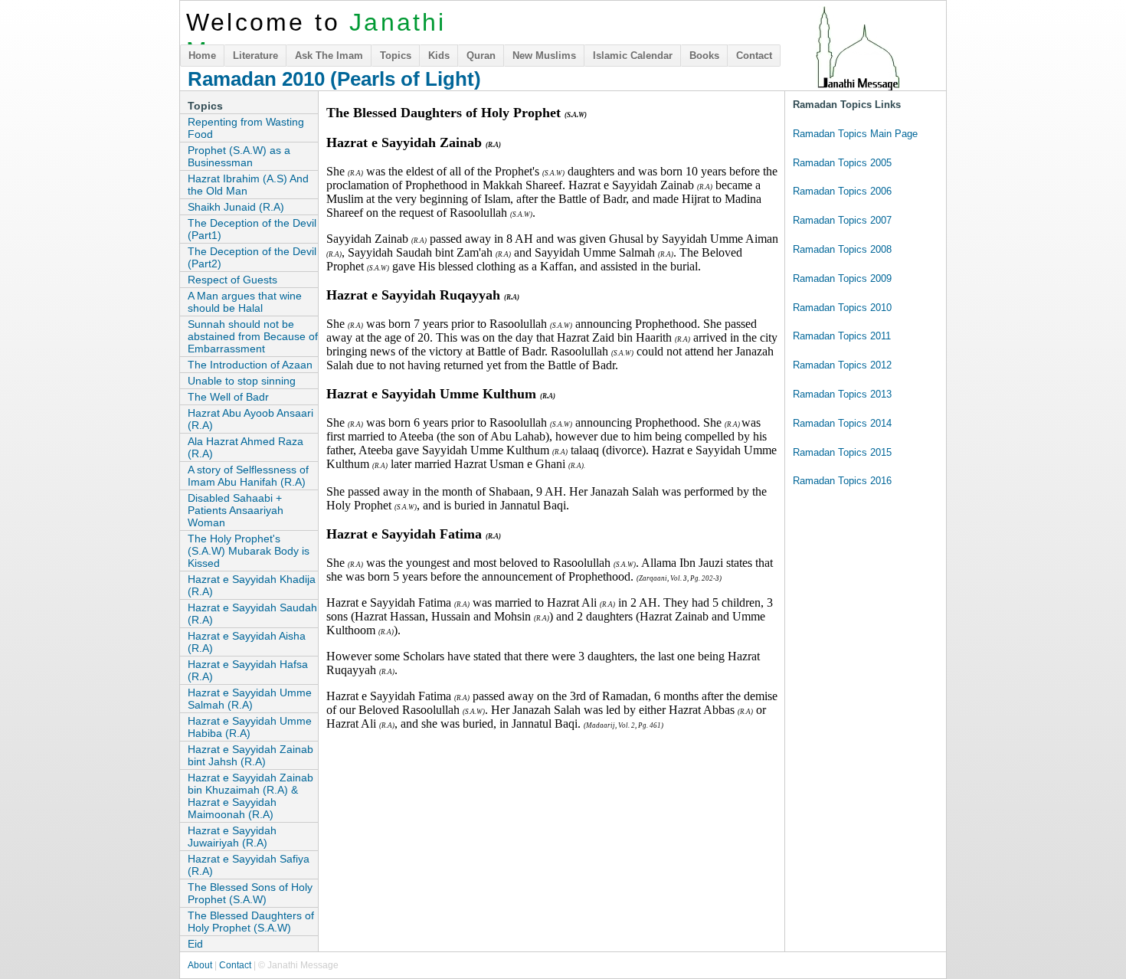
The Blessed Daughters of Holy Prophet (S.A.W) (251, 921)
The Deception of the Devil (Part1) (252, 229)
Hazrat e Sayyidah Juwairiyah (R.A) (232, 836)
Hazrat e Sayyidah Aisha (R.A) (247, 642)
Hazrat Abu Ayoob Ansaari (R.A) (250, 419)
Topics (395, 55)
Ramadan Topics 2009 (842, 278)
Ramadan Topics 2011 (842, 336)
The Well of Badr (228, 397)
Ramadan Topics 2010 (842, 307)
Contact (754, 55)
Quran (481, 55)
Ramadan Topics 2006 (842, 191)
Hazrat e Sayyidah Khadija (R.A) (252, 585)
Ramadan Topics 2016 (842, 480)
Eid (195, 944)
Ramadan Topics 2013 (842, 394)
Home (202, 55)
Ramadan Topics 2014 (842, 423)
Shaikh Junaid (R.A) (236, 207)
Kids (439, 55)
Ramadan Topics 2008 (842, 249)
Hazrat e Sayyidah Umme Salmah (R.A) (250, 698)
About (200, 965)
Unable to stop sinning (242, 381)
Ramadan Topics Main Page (855, 133)
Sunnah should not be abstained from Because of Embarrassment (253, 336)
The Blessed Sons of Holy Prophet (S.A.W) (250, 893)
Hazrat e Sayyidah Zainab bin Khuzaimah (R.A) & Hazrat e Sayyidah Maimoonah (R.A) (250, 795)
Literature (255, 55)
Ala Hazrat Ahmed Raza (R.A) (245, 447)
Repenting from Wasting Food (246, 128)
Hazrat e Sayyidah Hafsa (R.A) (248, 670)
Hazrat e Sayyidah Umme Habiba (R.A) (250, 727)
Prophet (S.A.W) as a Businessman (239, 156)
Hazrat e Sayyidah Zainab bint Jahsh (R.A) (250, 755)
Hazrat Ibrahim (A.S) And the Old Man (248, 184)
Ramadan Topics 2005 (842, 163)
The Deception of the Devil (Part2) (252, 257)
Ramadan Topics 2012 (842, 365)
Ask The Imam (329, 55)
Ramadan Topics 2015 (842, 452)
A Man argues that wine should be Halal (245, 302)
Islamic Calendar (633, 55)
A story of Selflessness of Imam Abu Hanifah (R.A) (248, 475)
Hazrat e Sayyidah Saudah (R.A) (252, 613)
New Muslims (544, 55)
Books (704, 55)
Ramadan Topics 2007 (842, 220)
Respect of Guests (232, 279)
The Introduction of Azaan (250, 365)
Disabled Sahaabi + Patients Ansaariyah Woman (235, 510)
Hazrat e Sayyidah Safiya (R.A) (248, 865)
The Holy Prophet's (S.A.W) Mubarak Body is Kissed (248, 550)
